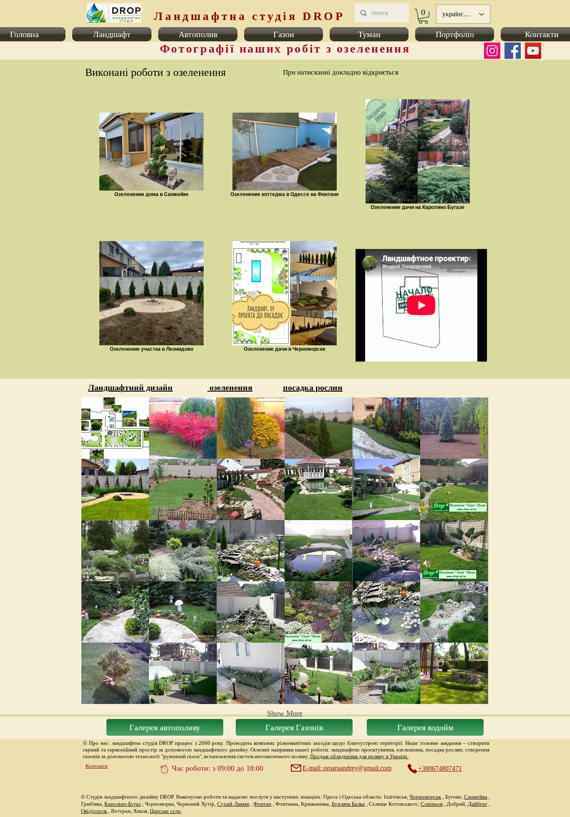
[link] (423, 16)
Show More (285, 713)
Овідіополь (94, 811)
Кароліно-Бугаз (122, 804)
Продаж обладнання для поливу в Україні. (359, 756)
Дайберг (477, 804)
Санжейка (475, 797)
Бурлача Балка (348, 804)
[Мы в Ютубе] (533, 51)
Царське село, (166, 811)
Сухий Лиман (233, 804)
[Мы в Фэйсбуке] (512, 51)
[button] (112, 34)
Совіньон (432, 804)
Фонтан (262, 804)
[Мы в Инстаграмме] (492, 51)
